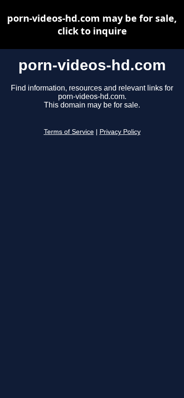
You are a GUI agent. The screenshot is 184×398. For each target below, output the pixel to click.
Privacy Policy (120, 131)
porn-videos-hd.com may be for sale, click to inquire (92, 24)
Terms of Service (69, 131)
